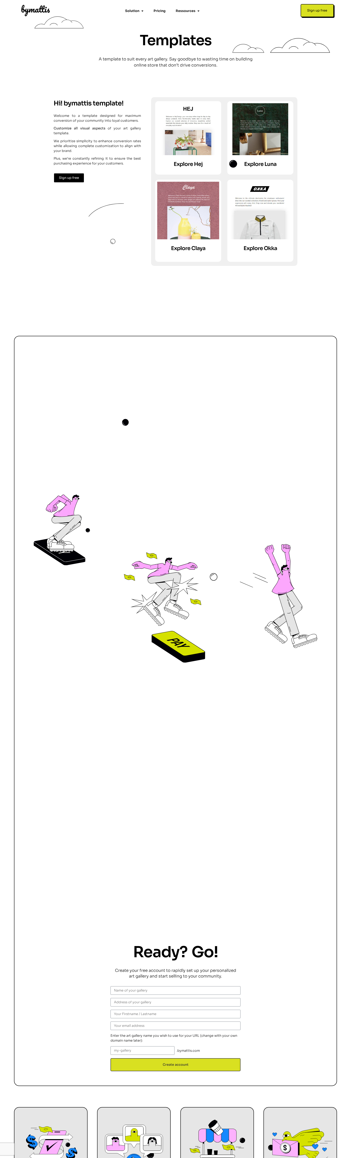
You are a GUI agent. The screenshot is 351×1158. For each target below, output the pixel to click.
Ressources (185, 11)
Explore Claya (188, 248)
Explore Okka (260, 248)
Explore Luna (260, 164)
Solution (132, 11)
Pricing (160, 11)
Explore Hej (188, 164)
